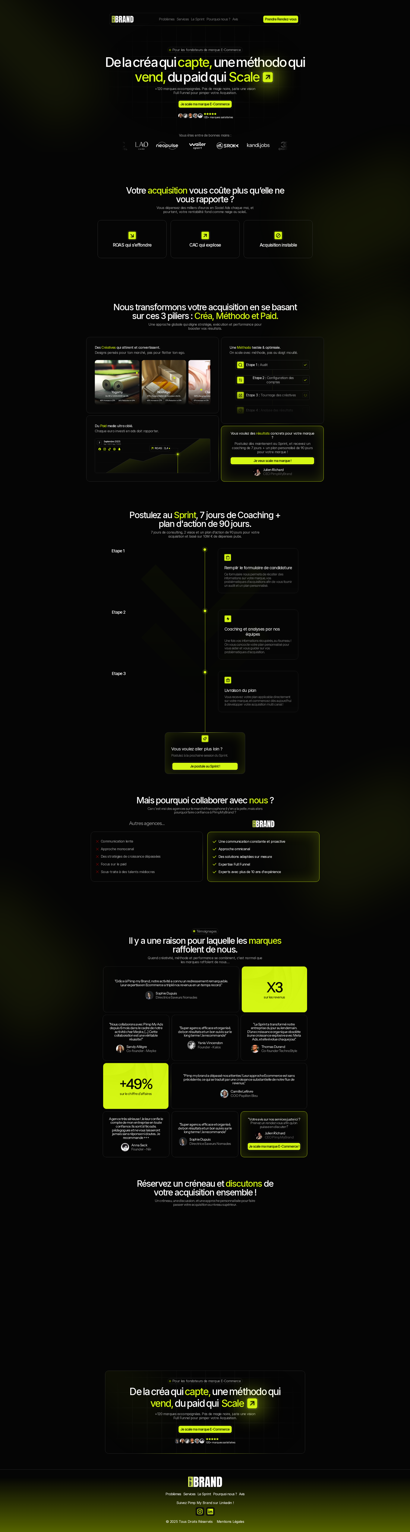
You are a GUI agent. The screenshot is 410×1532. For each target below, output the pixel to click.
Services (189, 1494)
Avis (242, 1494)
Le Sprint (204, 1494)
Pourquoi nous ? (225, 1494)
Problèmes (173, 1494)
